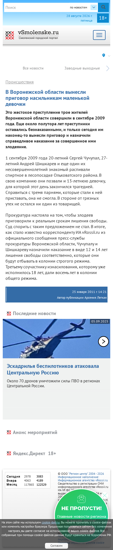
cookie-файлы (51, 522)
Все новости (33, 68)
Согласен (56, 546)
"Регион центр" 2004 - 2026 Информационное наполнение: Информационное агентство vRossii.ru (83, 477)
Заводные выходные (82, 68)
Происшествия (19, 82)
